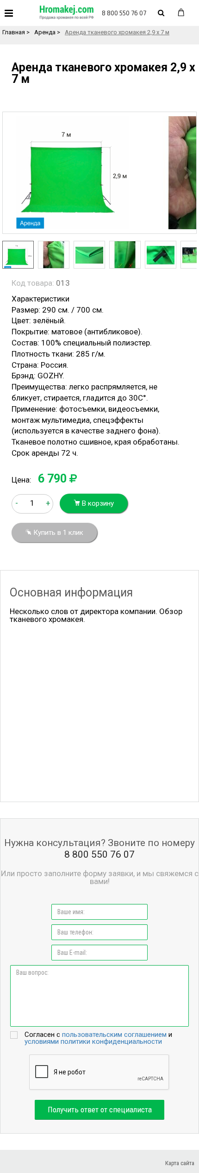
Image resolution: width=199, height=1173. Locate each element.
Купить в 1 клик (57, 532)
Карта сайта (179, 1163)
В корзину (97, 503)
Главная (13, 32)
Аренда (45, 32)
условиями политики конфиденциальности (93, 1041)
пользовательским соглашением (114, 1034)
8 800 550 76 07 (124, 13)
